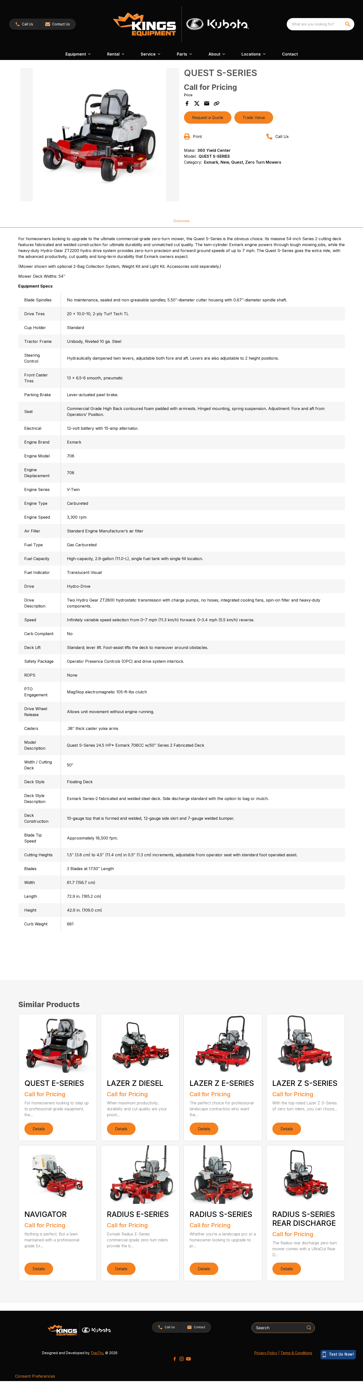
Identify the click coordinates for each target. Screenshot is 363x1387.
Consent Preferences (35, 1376)
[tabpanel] (99, 135)
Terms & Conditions (296, 1353)
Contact (290, 54)
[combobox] (320, 24)
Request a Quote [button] (207, 117)
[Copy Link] (217, 103)
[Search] (308, 1327)
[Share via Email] (207, 103)
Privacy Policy (265, 1353)
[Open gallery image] (99, 134)
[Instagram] (181, 1359)
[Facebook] (174, 1359)
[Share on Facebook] (187, 103)
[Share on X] (197, 103)
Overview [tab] (181, 221)
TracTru (97, 1353)
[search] (348, 24)
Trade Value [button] (253, 117)
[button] (24, 24)
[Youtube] (188, 1359)
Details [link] (39, 1128)
